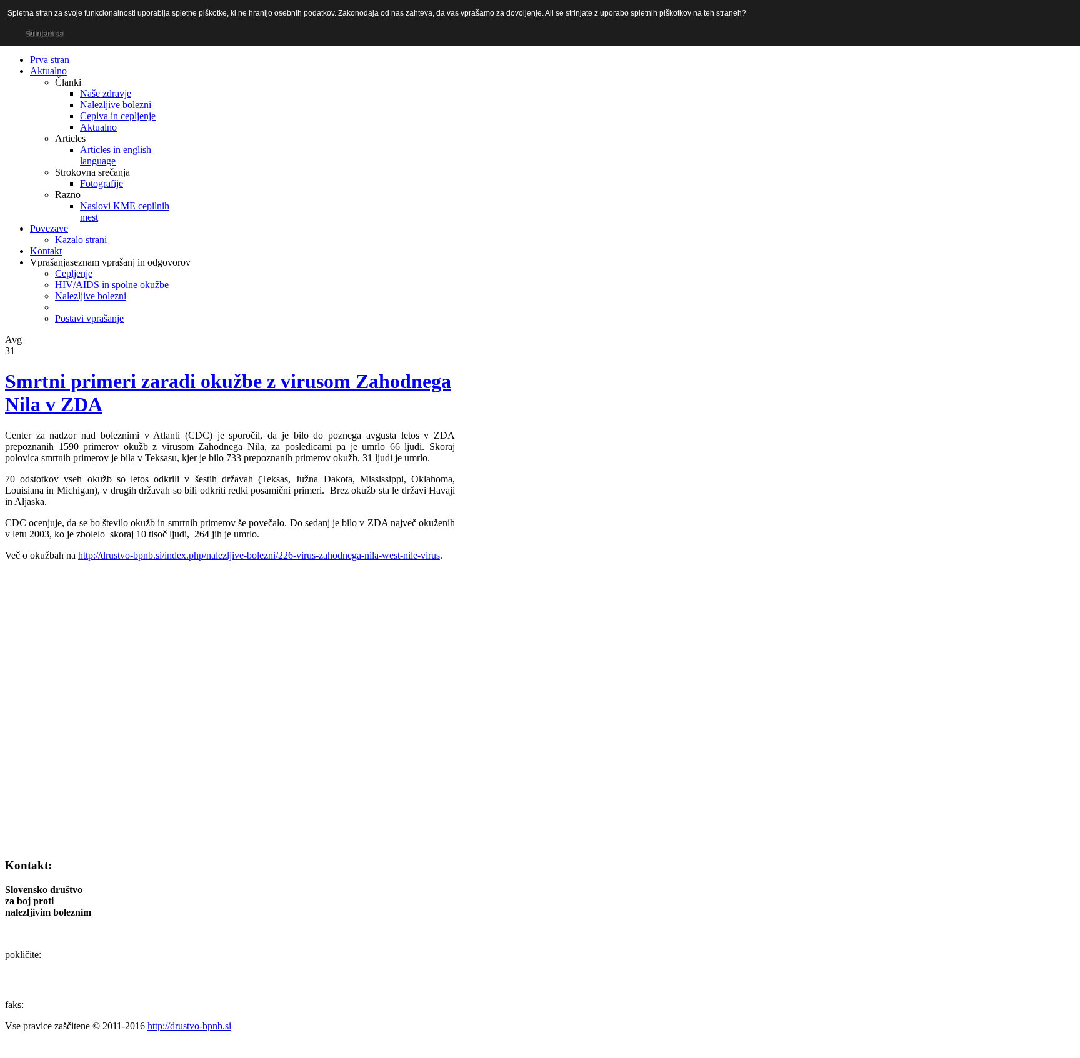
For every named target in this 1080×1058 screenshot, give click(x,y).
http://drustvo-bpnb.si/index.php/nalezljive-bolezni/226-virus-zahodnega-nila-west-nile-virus (259, 555)
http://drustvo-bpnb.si (189, 1026)
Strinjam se (44, 33)
